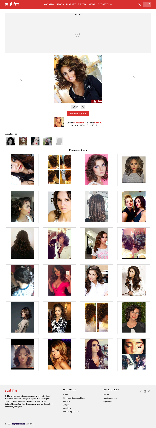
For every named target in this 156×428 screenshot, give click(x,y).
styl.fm (106, 395)
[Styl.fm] (14, 4)
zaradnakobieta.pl (110, 398)
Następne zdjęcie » (78, 113)
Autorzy (66, 405)
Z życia (82, 4)
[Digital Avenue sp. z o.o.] (18, 424)
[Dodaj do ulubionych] (73, 107)
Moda (92, 4)
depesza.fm (107, 401)
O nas (65, 395)
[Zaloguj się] (139, 4)
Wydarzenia (105, 4)
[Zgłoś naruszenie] (83, 107)
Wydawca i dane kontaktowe (74, 398)
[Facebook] (141, 391)
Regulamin (67, 408)
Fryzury (71, 4)
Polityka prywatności (71, 412)
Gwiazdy (49, 4)
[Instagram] (145, 391)
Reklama (66, 401)
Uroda (60, 4)
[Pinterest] (149, 391)
